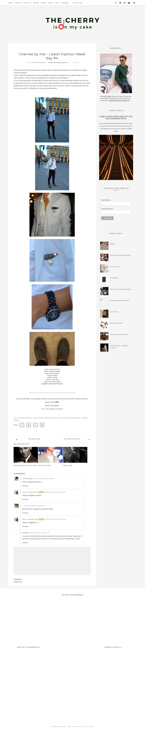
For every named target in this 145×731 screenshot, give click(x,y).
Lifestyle (27, 3)
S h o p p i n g (114, 266)
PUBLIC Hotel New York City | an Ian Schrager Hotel (116, 118)
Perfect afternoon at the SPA (120, 300)
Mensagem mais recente (72, 439)
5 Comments (75, 62)
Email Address (106, 200)
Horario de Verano (116, 323)
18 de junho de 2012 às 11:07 (39, 533)
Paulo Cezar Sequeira (30, 492)
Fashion (18, 3)
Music (50, 3)
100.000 (112, 244)
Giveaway (65, 3)
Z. (23, 506)
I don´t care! (114, 312)
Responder (25, 485)
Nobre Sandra (27, 478)
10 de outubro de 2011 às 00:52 (44, 478)
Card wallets (114, 278)
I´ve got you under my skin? (119, 334)
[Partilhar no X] (29, 425)
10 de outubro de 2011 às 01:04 (35, 506)
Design (36, 3)
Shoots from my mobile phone (120, 255)
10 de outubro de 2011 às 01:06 (55, 519)
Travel (43, 3)
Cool (57, 3)
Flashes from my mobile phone (120, 289)
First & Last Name (107, 209)
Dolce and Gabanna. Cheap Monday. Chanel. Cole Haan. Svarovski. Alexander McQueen (49, 418)
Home (10, 3)
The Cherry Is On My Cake (83, 726)
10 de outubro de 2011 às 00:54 (55, 492)
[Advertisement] (70, 665)
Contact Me (77, 3)
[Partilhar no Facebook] (22, 425)
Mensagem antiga (34, 439)
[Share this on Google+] (35, 425)
